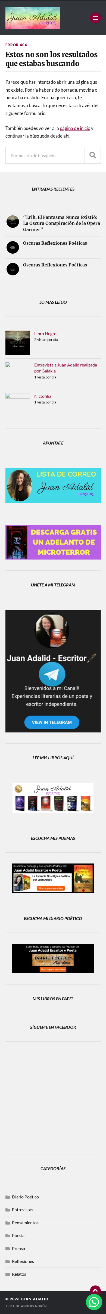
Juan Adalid (34, 1299)
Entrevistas (22, 1209)
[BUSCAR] (93, 155)
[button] (94, 1302)
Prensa (18, 1248)
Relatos (19, 1273)
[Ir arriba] (95, 1290)
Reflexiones (23, 1261)
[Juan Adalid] (53, 18)
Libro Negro (45, 333)
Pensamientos (25, 1222)
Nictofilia (42, 396)
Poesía (18, 1235)
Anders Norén (34, 1306)
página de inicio (75, 128)
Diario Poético (25, 1196)
